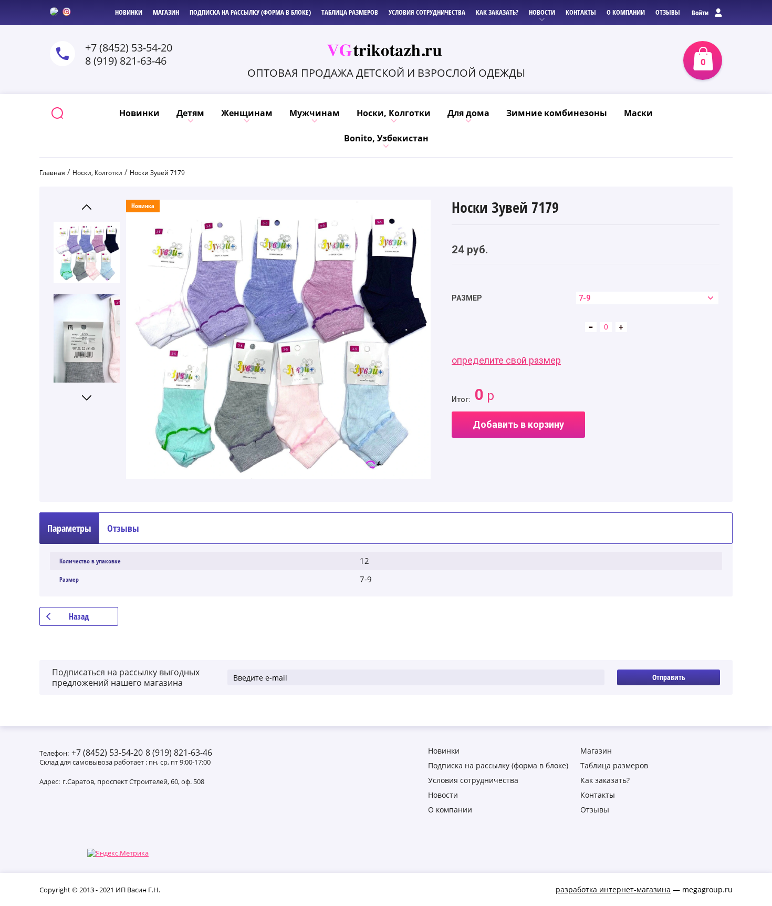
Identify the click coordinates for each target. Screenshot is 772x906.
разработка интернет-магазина (613, 889)
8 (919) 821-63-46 (125, 61)
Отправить (668, 677)
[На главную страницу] (386, 50)
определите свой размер (506, 360)
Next (87, 397)
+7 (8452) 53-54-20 (128, 47)
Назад (79, 616)
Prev (87, 207)
